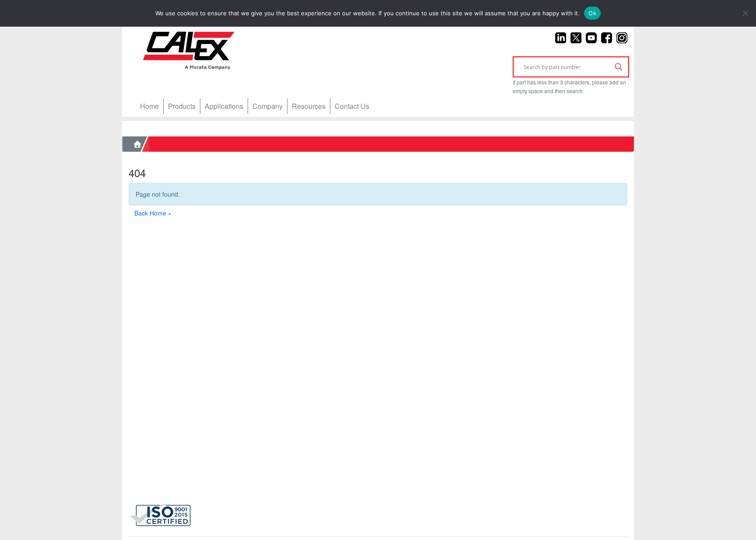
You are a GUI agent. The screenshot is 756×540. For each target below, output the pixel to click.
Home (149, 106)
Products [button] (182, 106)
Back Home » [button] (153, 213)
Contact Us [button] (352, 106)
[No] (745, 13)
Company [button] (267, 106)
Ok (592, 13)
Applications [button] (224, 106)
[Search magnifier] (618, 67)
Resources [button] (309, 106)
